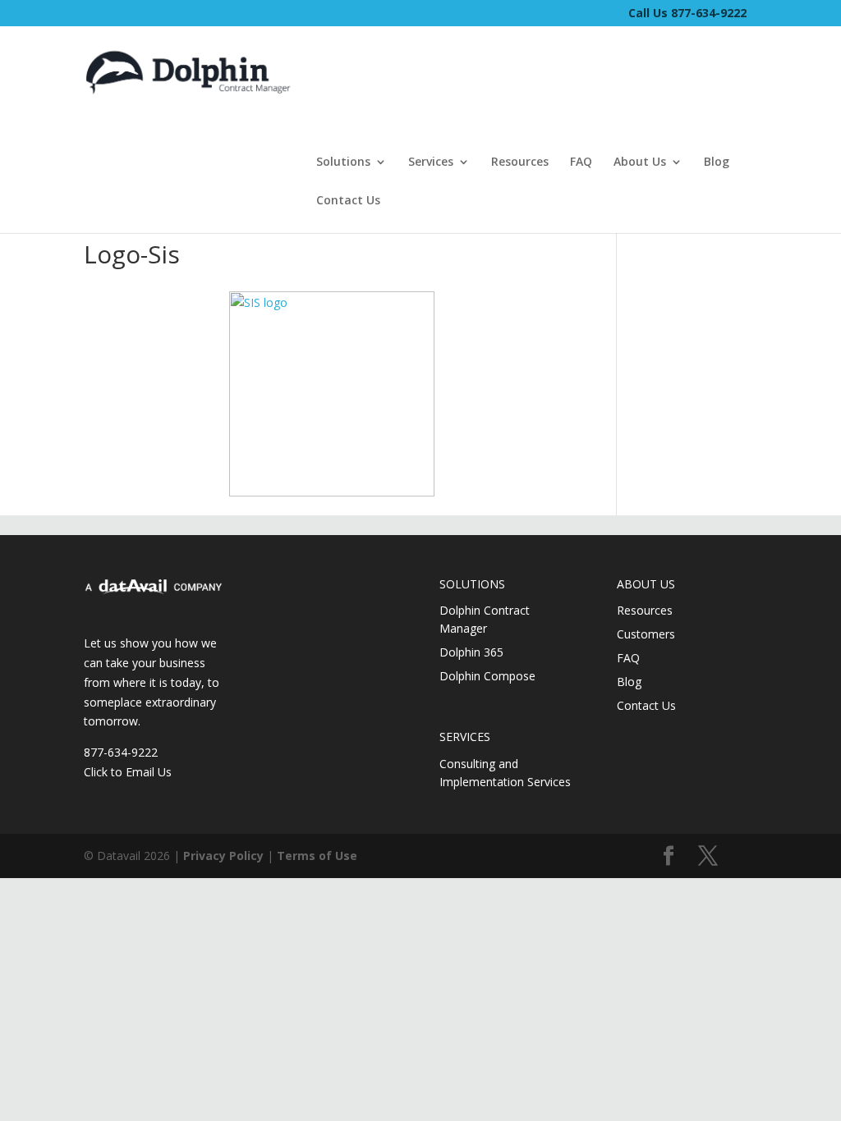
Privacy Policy (223, 855)
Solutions (343, 162)
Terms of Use (317, 855)
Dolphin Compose (487, 676)
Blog (716, 162)
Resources (520, 162)
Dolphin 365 (471, 652)
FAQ (581, 162)
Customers (646, 634)
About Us (640, 162)
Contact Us (348, 201)
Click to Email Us (128, 772)
